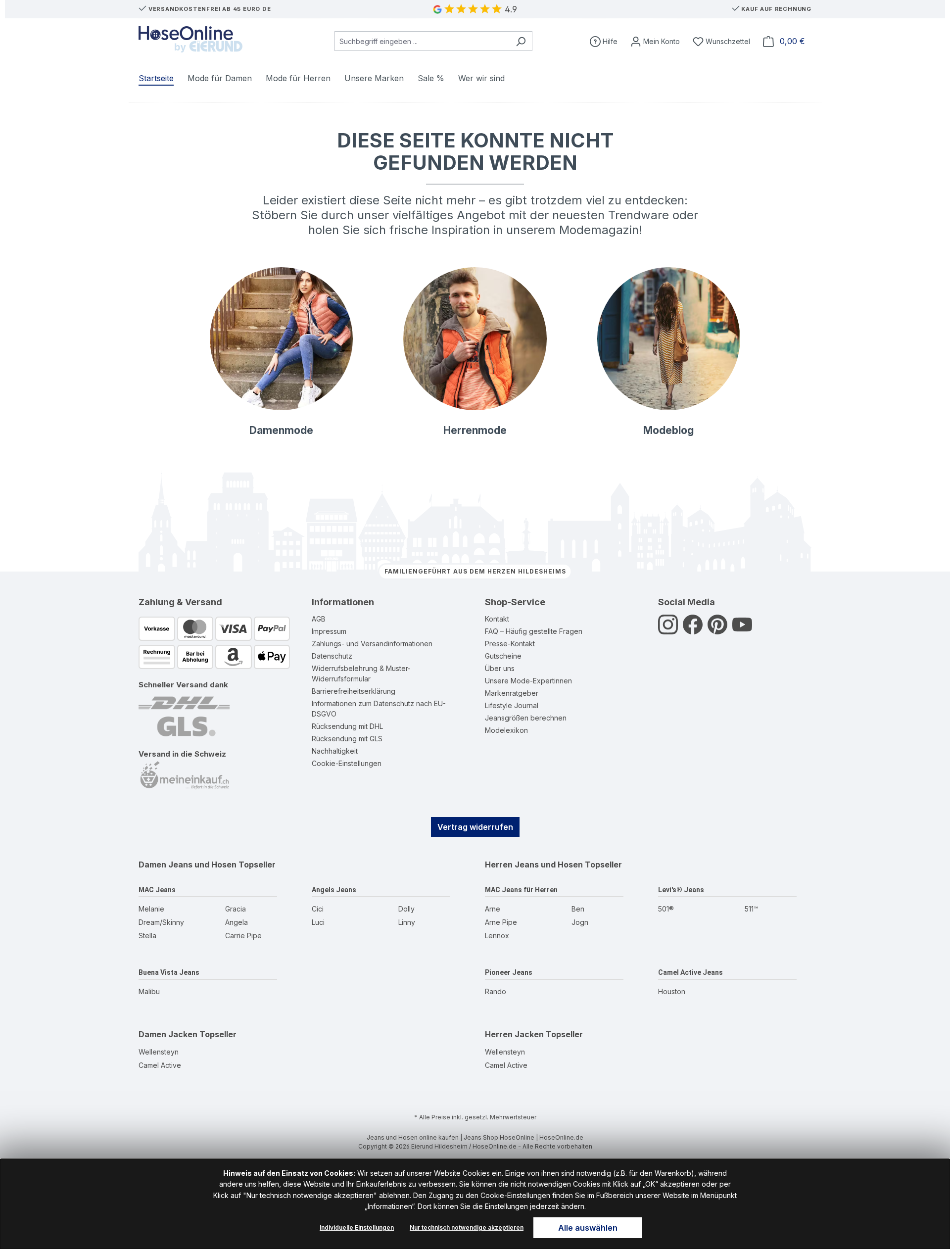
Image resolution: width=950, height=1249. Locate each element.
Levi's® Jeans (681, 890)
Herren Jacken (514, 1034)
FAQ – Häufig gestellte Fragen (533, 631)
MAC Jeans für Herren (521, 890)
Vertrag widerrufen (475, 827)
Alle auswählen (588, 1228)
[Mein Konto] (655, 41)
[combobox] (422, 41)
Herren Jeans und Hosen (534, 864)
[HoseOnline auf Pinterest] (717, 629)
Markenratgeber (511, 693)
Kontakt (497, 619)
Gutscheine (503, 656)
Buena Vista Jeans (169, 972)
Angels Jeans (334, 890)
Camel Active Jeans (690, 972)
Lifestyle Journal (511, 705)
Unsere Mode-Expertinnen (528, 680)
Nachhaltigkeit (335, 751)
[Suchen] (520, 41)
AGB (319, 619)
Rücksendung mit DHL (347, 726)
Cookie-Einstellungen (346, 763)
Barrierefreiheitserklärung (353, 691)
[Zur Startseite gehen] (190, 39)
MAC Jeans (157, 890)
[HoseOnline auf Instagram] (668, 629)
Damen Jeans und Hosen (188, 864)
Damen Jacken (168, 1034)
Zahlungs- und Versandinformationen (372, 643)
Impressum (329, 631)
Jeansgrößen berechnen (526, 718)
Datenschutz (332, 656)
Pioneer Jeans (508, 972)
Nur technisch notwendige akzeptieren (466, 1227)
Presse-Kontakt (510, 643)
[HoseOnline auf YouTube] (742, 629)
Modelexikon (506, 730)
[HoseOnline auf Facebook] (693, 629)
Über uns (500, 668)
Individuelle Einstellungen (357, 1227)
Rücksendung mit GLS (347, 738)
